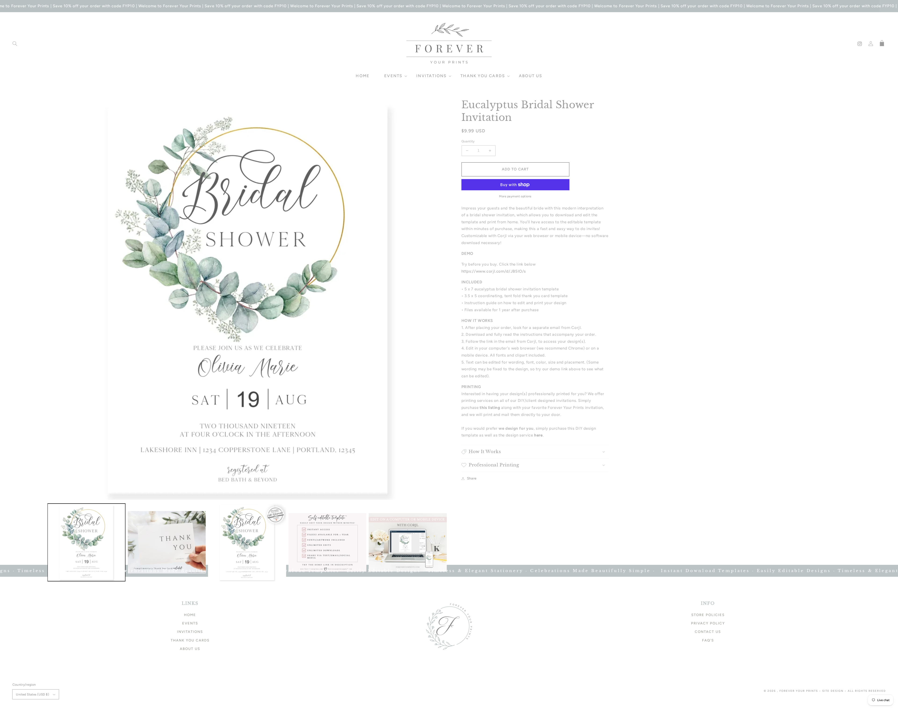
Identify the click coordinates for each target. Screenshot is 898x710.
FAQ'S (708, 640)
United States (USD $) (32, 694)
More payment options (515, 196)
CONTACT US (708, 632)
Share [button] (472, 478)
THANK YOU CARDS (190, 640)
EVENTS (190, 623)
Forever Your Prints (798, 690)
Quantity (468, 141)
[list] (248, 299)
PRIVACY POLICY (708, 623)
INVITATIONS (190, 632)
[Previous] (54, 299)
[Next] (442, 299)
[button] (14, 43)
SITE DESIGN (833, 690)
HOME (190, 615)
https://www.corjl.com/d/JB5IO (493, 271)
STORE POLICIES (708, 615)
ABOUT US (190, 649)
